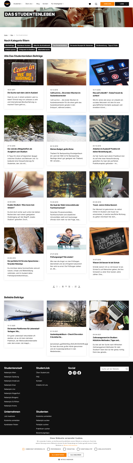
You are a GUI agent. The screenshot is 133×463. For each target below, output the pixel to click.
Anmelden (107, 4)
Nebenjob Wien (10, 372)
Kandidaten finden (11, 424)
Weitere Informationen (70, 445)
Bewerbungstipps (42, 433)
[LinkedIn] (70, 373)
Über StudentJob (42, 372)
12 (69, 286)
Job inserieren (9, 416)
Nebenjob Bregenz (11, 397)
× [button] (130, 437)
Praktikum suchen (43, 429)
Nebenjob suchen (42, 420)
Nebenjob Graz (10, 385)
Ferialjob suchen (42, 424)
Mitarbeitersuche (44, 49)
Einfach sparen (10, 49)
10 (63, 286)
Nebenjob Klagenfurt (12, 393)
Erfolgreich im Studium (27, 49)
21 (75, 286)
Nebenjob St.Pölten (11, 402)
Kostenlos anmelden (11, 420)
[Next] (79, 286)
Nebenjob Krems (10, 406)
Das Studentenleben (22, 35)
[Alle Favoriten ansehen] (90, 4)
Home (5, 35)
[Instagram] (75, 373)
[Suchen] (96, 4)
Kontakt (45, 4)
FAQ (37, 377)
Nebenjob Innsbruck (11, 381)
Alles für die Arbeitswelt (42, 45)
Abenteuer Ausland (23, 45)
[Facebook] (79, 373)
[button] (66, 459)
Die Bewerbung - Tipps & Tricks (107, 45)
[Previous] (54, 286)
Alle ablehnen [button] (75, 455)
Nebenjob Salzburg (11, 377)
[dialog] (66, 449)
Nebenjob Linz (9, 389)
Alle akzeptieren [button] (58, 455)
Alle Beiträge (9, 45)
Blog (38, 4)
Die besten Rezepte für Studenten (81, 45)
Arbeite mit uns (42, 385)
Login (122, 4)
